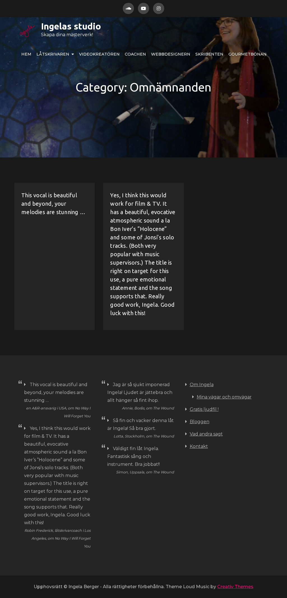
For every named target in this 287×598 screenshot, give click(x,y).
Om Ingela (202, 384)
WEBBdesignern (170, 54)
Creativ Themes (235, 586)
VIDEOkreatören (99, 54)
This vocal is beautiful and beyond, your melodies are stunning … (53, 203)
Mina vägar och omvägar (224, 397)
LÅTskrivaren (52, 54)
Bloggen (199, 421)
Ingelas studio (71, 26)
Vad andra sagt (206, 434)
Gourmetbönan (247, 54)
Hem (26, 54)
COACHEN (135, 54)
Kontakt (199, 446)
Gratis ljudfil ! (204, 409)
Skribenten (209, 54)
